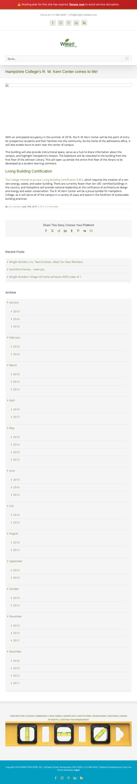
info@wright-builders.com (83, 15)
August (13, 533)
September (15, 561)
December (15, 651)
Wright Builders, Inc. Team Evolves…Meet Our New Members (46, 262)
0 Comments (52, 206)
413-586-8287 (91, 767)
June (12, 470)
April (12, 400)
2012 (16, 389)
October (14, 589)
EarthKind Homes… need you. (27, 269)
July (11, 506)
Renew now (77, 4)
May (11, 428)
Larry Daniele (14, 206)
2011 (16, 640)
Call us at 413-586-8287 (53, 15)
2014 (16, 319)
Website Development (110, 767)
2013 (16, 326)
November (15, 616)
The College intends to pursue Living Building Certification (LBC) (44, 179)
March (13, 365)
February (14, 337)
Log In (77, 770)
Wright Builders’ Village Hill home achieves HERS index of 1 (45, 277)
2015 (41, 206)
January (14, 302)
